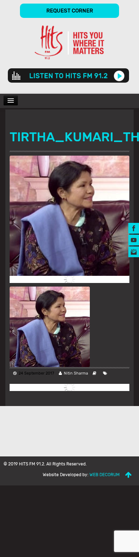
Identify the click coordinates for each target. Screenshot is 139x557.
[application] (68, 75)
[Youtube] (133, 239)
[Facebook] (133, 228)
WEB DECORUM (104, 474)
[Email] (133, 251)
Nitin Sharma (76, 373)
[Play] (119, 75)
